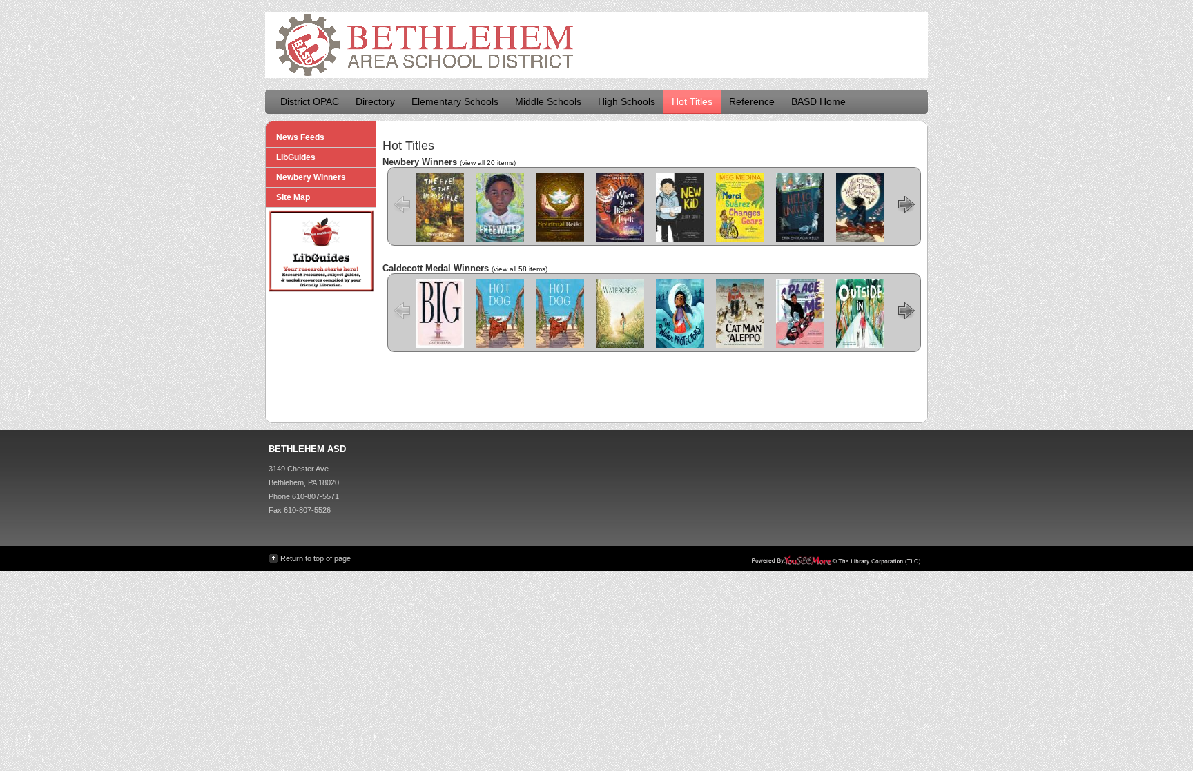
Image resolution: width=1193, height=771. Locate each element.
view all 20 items (488, 162)
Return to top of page (315, 558)
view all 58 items (519, 269)
